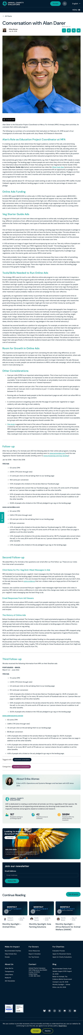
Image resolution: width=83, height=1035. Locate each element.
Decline (48, 1031)
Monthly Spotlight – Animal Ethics (11, 925)
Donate (55, 4)
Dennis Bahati (63, 919)
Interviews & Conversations (21, 766)
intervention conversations (22, 759)
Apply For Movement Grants (62, 954)
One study (11, 424)
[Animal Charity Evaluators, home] (13, 3)
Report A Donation (35, 954)
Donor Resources (34, 951)
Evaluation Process (59, 951)
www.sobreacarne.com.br (12, 716)
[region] (41, 1028)
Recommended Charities (13, 951)
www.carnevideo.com (57, 453)
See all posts (73, 894)
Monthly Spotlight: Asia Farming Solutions (40, 925)
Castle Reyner (36, 919)
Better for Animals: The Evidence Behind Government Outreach (62, 979)
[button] (74, 10)
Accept (36, 1031)
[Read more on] (14, 908)
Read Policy (63, 1026)
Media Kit (8, 978)
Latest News (9, 974)
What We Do (9, 968)
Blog (54, 964)
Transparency (9, 971)
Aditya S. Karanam (10, 919)
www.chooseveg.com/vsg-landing (55, 456)
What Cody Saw (58, 167)
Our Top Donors (34, 957)
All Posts (8, 16)
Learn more (10, 837)
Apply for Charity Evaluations (62, 957)
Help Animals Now (11, 954)
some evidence (29, 581)
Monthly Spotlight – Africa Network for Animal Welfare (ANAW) (68, 927)
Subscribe (12, 881)
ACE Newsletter (10, 981)
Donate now (23, 837)
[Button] (64, 3)
